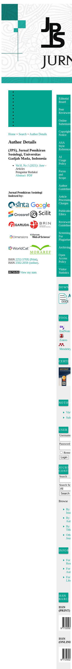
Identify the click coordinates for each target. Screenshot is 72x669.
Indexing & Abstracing (27, 119)
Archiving (65, 247)
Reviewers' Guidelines (65, 223)
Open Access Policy (63, 258)
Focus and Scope (62, 174)
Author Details (38, 134)
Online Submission (65, 122)
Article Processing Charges (65, 200)
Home (20, 92)
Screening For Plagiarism (65, 236)
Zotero (63, 340)
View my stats (28, 272)
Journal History (24, 122)
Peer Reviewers (65, 111)
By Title (68, 528)
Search (21, 106)
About (20, 96)
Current (21, 109)
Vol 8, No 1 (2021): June (30, 165)
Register (21, 102)
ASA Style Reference (65, 146)
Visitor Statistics (64, 271)
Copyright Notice (65, 133)
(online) (27, 262)
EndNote (64, 331)
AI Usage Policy (62, 160)
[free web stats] (13, 272)
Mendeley (65, 349)
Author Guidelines (65, 187)
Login (20, 99)
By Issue (69, 511)
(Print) (26, 259)
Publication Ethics (65, 212)
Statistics (22, 116)
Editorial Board (64, 100)
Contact (21, 126)
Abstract (20, 175)
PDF (29, 175)
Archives (21, 112)
